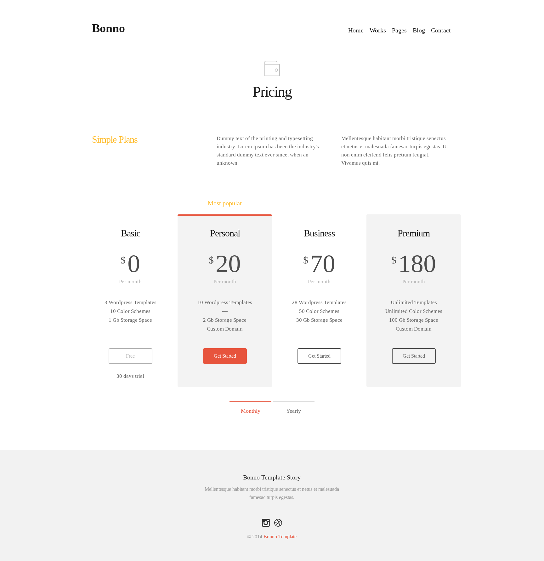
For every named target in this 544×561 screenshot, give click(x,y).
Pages (399, 30)
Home (356, 30)
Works (378, 30)
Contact (441, 30)
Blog (419, 30)
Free (130, 356)
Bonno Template (280, 536)
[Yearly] (293, 403)
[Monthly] (250, 403)
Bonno (108, 28)
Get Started (225, 356)
